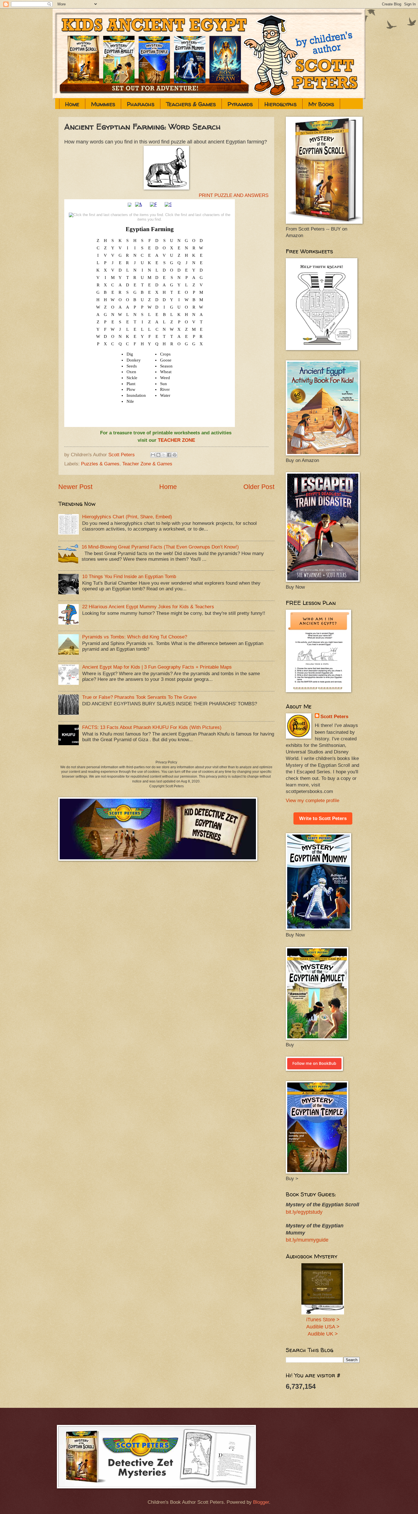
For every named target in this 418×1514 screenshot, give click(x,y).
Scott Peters (334, 716)
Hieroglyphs (280, 104)
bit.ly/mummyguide (307, 1240)
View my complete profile (312, 800)
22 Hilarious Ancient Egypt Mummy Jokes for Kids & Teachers (148, 606)
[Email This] (153, 455)
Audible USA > (323, 1327)
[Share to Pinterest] (174, 455)
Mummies (103, 104)
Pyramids (240, 104)
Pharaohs (140, 104)
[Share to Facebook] (169, 455)
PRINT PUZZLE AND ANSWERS (233, 195)
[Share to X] (164, 455)
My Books (321, 104)
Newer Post (75, 486)
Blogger (261, 1502)
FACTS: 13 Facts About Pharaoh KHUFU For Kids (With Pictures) (152, 727)
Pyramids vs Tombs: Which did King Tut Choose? (134, 637)
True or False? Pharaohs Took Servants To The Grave (139, 697)
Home (72, 104)
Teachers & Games (191, 104)
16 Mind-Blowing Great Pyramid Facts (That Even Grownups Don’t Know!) (160, 547)
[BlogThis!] (158, 455)
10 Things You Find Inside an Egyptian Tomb (129, 576)
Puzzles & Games (100, 464)
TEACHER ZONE (176, 440)
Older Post (258, 486)
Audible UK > (323, 1334)
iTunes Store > (323, 1319)
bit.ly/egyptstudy (304, 1212)
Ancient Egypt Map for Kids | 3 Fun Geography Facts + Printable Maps (157, 667)
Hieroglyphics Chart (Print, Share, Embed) (127, 516)
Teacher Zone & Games (147, 464)
